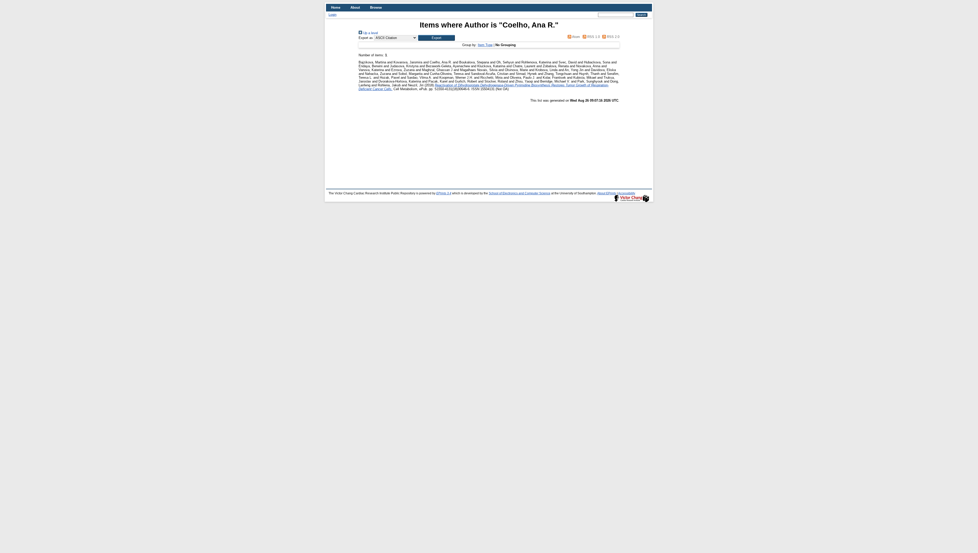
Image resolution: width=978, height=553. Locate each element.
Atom (575, 37)
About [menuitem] (355, 7)
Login (332, 15)
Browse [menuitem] (376, 7)
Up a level (370, 33)
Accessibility (626, 193)
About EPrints (606, 193)
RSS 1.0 (593, 37)
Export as (366, 38)
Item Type (485, 45)
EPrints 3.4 (443, 193)
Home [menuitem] (335, 7)
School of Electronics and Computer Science (519, 193)
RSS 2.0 (612, 37)
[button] (436, 38)
